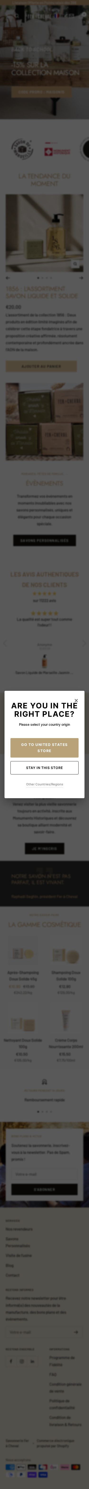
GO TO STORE (44, 747)
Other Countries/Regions (44, 784)
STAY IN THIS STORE (44, 768)
